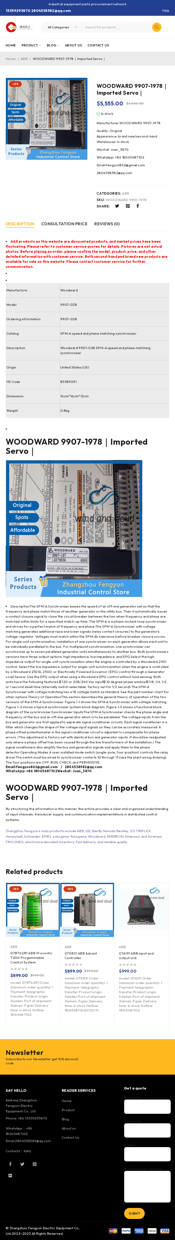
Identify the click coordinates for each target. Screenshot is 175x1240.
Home (11, 58)
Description (20, 223)
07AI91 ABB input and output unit (136, 955)
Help (165, 10)
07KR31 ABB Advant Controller (81, 955)
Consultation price (64, 223)
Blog (65, 1119)
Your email (132, 1121)
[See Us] (34, 1164)
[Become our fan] (10, 1164)
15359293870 (18, 10)
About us (69, 1128)
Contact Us (70, 1137)
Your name (132, 1097)
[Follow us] (22, 1164)
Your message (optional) (143, 1169)
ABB (24, 58)
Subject (130, 1145)
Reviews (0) (107, 223)
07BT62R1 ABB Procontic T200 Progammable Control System (31, 957)
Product (68, 1110)
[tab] (20, 224)
